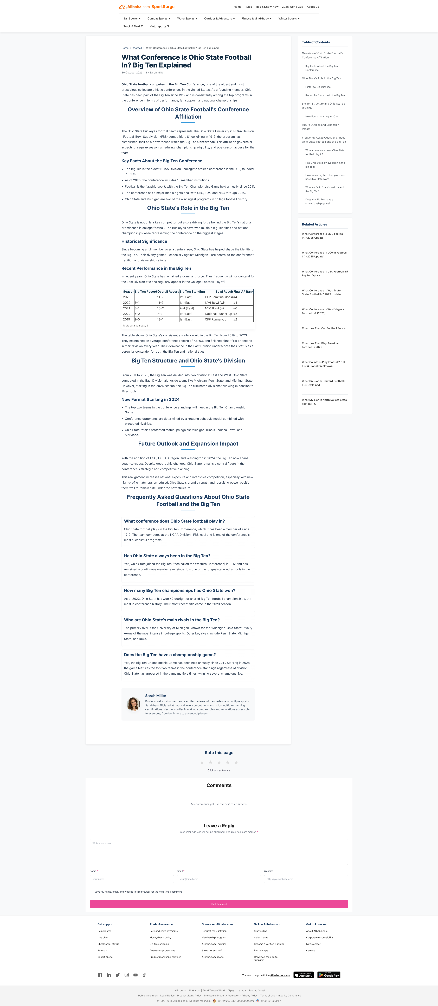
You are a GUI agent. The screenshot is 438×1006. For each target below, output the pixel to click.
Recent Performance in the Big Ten (325, 95)
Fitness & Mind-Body (257, 18)
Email (180, 871)
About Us (313, 6)
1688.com (194, 990)
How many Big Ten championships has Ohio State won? (325, 176)
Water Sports (187, 18)
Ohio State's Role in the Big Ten (321, 78)
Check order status (108, 943)
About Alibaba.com (316, 930)
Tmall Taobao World (214, 990)
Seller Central (261, 937)
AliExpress (180, 990)
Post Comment (219, 904)
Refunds (102, 950)
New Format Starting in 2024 (321, 116)
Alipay (231, 990)
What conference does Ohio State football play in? (324, 152)
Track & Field (133, 26)
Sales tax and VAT (212, 950)
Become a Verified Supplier (269, 943)
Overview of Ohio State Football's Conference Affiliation (322, 55)
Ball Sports (132, 18)
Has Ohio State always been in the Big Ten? (325, 164)
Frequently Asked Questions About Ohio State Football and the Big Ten (324, 139)
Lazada (241, 990)
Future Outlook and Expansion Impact (320, 127)
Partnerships (261, 950)
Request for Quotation (214, 930)
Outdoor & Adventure (219, 18)
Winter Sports (289, 18)
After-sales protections (162, 950)
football (137, 47)
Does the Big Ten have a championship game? (319, 201)
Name (94, 871)
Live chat (103, 937)
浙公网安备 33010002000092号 (236, 1000)
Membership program (214, 937)
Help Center (104, 930)
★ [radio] (201, 762)
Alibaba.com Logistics (214, 943)
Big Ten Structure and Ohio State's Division (323, 105)
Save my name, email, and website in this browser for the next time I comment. (138, 891)
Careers (310, 950)
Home (237, 6)
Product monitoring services (165, 956)
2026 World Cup (292, 6)
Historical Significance (318, 86)
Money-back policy (160, 937)
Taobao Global (257, 990)
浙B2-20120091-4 (271, 1000)
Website (268, 871)
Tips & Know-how (267, 6)
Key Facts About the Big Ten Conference (321, 68)
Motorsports (159, 26)
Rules (248, 6)
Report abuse (105, 956)
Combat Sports (159, 18)
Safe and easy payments (164, 930)
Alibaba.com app (280, 975)
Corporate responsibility (319, 937)
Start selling (260, 930)
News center (313, 943)
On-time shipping (159, 943)
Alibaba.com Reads (212, 956)
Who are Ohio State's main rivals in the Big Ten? (325, 189)
